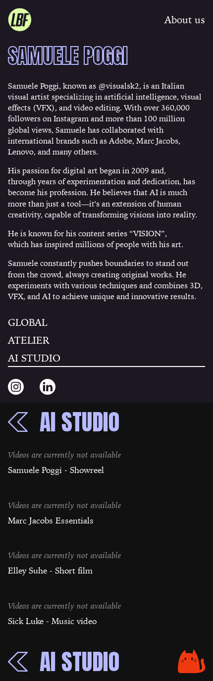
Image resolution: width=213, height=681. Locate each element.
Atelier (29, 340)
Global (27, 322)
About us (184, 20)
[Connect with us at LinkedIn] (47, 387)
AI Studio (34, 358)
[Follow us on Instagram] (16, 387)
